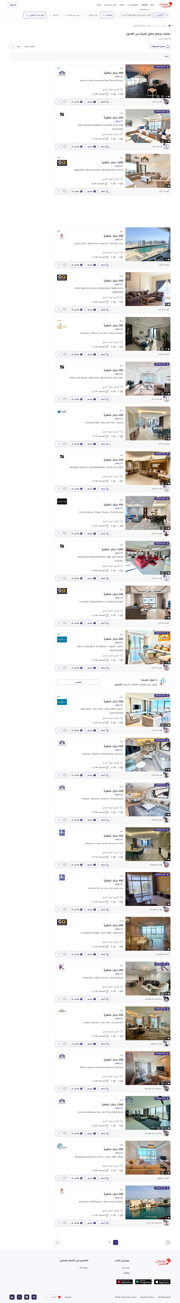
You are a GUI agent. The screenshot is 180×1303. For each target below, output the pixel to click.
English (68, 1297)
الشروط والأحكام (164, 1297)
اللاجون (160, 15)
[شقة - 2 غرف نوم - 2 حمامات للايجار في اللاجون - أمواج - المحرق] (113, 516)
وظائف (126, 1273)
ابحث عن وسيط (110, 4)
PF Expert (84, 1268)
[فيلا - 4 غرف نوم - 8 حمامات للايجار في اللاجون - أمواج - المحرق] (113, 174)
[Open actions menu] (58, 101)
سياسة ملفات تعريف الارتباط (126, 1297)
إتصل (103, 102)
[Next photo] (167, 81)
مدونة (99, 4)
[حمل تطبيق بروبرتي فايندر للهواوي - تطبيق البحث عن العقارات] (124, 1281)
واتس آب (75, 102)
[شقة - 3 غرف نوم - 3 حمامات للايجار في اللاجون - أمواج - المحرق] (113, 292)
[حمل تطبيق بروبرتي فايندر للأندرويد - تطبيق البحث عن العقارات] (143, 1281)
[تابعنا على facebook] (26, 1297)
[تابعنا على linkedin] (12, 1297)
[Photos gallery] (147, 81)
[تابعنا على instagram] (34, 1297)
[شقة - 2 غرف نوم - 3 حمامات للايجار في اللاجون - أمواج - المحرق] (113, 129)
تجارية (122, 4)
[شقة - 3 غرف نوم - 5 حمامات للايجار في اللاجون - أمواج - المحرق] (113, 248)
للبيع (152, 4)
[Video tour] (158, 96)
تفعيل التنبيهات (158, 46)
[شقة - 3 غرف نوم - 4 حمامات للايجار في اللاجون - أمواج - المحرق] (113, 713)
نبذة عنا (125, 1268)
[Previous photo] (127, 81)
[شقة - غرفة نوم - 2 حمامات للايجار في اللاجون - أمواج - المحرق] (113, 472)
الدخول (13, 5)
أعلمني (78, 682)
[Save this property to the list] (64, 101)
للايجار (144, 4)
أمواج (156, 25)
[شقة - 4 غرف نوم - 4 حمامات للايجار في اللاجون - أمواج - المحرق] (113, 85)
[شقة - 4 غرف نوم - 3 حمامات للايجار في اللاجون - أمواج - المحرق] (113, 561)
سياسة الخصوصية (147, 1297)
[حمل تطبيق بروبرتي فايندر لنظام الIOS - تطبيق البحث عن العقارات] (162, 1281)
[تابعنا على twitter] (19, 1297)
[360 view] (162, 96)
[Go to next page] (57, 1242)
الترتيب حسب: (29, 46)
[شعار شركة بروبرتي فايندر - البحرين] (165, 5)
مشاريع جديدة (132, 4)
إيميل (89, 102)
